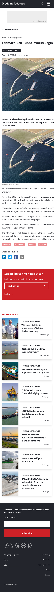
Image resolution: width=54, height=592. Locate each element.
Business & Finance (11, 50)
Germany (42, 244)
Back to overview (11, 29)
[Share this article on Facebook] (16, 257)
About (48, 570)
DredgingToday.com (11, 555)
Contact (47, 575)
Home (4, 37)
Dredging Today (15, 37)
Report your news (44, 565)
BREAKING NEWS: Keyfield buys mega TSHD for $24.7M (35, 371)
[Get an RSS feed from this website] (29, 545)
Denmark (6, 244)
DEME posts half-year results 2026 (32, 460)
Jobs (5, 565)
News (6, 560)
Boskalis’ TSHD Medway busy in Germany (33, 350)
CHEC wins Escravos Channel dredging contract (34, 392)
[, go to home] (13, 3)
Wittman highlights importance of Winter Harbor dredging (32, 328)
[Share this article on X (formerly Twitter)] (10, 257)
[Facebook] (6, 545)
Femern (32, 244)
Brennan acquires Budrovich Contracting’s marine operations (33, 437)
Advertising (46, 555)
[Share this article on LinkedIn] (4, 257)
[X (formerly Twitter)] (12, 545)
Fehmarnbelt (19, 244)
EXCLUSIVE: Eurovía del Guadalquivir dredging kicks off (32, 414)
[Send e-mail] (23, 545)
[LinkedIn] (17, 545)
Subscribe (13, 285)
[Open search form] (42, 4)
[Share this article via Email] (22, 257)
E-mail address (10, 517)
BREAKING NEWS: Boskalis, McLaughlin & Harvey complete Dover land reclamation (34, 484)
